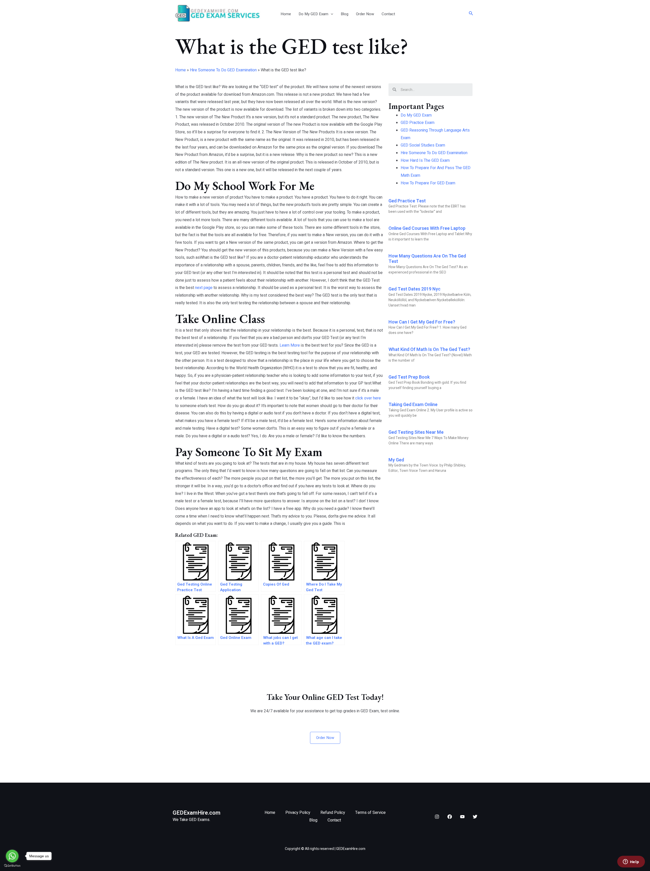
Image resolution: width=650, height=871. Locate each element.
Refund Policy (332, 813)
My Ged (396, 460)
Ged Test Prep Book (409, 377)
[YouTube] (462, 816)
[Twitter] (475, 816)
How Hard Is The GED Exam (425, 160)
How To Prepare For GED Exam (428, 183)
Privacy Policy (297, 813)
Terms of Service (370, 813)
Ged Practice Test (407, 201)
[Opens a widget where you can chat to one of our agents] (631, 862)
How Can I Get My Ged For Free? (421, 322)
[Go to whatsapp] (12, 856)
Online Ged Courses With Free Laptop (426, 228)
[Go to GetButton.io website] (12, 865)
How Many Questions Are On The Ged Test (427, 259)
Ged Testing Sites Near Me (416, 432)
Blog (344, 14)
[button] (330, 14)
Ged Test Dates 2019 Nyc (414, 289)
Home (286, 14)
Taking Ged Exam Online (412, 404)
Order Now (365, 14)
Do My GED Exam (313, 14)
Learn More (290, 345)
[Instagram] (437, 816)
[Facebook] (449, 816)
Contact (388, 14)
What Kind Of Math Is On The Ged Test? (429, 349)
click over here (368, 398)
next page (204, 288)
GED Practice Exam (417, 123)
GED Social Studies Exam (423, 145)
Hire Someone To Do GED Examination (223, 70)
